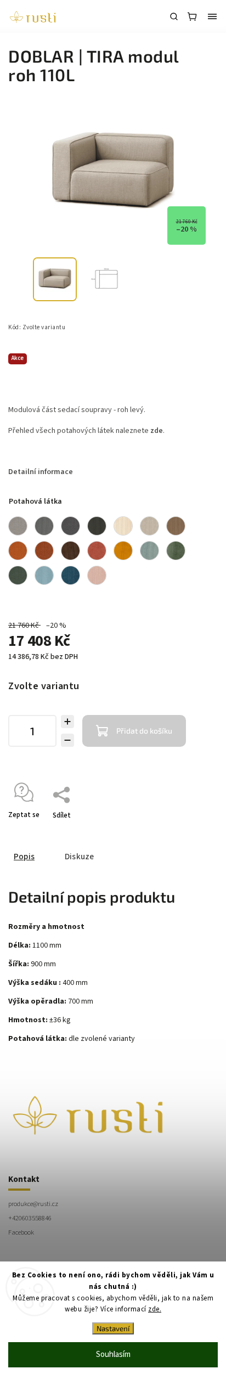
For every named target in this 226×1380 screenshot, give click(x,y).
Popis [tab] (24, 856)
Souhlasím (113, 1354)
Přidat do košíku (144, 730)
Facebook (21, 1232)
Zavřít (191, 830)
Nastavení (113, 1328)
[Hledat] (174, 16)
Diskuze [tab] (79, 856)
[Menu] (212, 16)
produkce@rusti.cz (33, 1204)
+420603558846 (30, 1218)
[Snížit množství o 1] (67, 740)
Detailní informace (40, 471)
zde (156, 430)
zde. (154, 1309)
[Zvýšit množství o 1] (67, 721)
